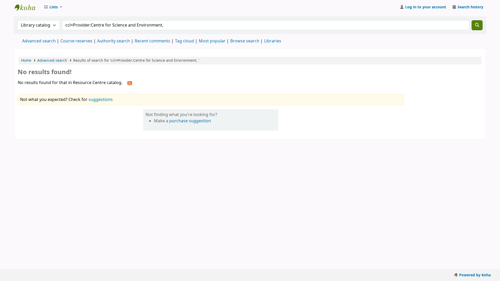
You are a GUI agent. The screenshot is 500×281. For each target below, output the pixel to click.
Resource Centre (28, 7)
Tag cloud (184, 41)
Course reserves (76, 41)
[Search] (477, 25)
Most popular (212, 41)
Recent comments (152, 41)
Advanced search (39, 41)
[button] (53, 7)
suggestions (101, 100)
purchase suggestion (190, 121)
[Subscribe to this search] (129, 83)
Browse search (244, 41)
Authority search (113, 41)
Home (26, 60)
